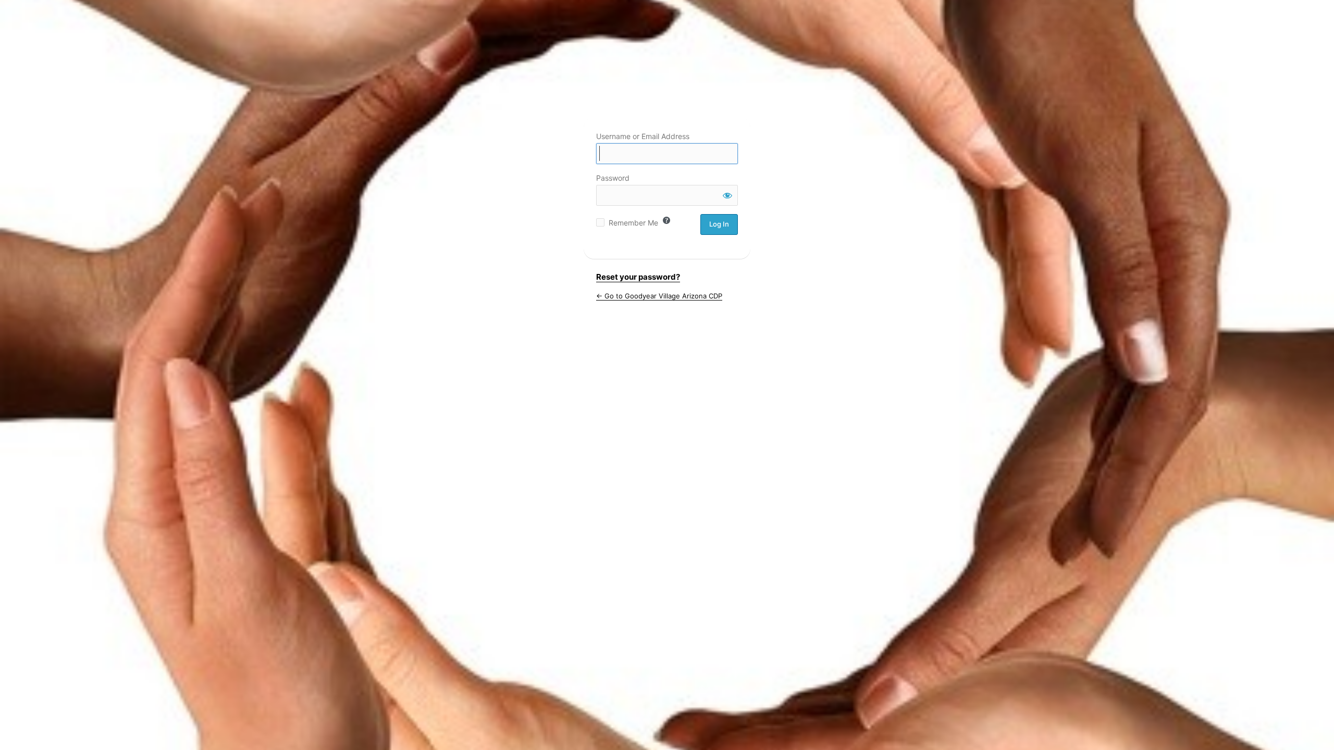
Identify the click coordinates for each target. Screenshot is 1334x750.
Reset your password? (638, 277)
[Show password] (727, 195)
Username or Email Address (642, 136)
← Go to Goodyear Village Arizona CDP (659, 296)
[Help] (666, 220)
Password (612, 177)
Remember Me (633, 222)
